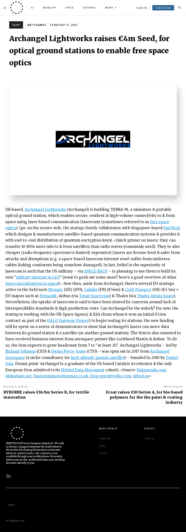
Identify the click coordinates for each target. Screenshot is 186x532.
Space (16, 24)
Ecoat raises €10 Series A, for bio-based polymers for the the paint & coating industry (144, 397)
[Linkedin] (8, 476)
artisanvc (37, 24)
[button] (179, 8)
